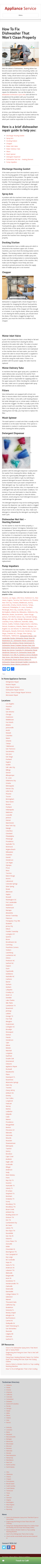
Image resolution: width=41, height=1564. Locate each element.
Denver (4, 624)
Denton (8, 1035)
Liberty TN (9, 1228)
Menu (20, 15)
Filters (8, 151)
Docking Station (11, 141)
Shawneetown (10, 1143)
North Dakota (10, 1467)
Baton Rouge (28, 614)
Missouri (9, 1446)
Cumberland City (11, 1223)
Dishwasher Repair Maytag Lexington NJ (16, 664)
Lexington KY (10, 934)
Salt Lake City (12, 619)
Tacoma (16, 600)
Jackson (4, 617)
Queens (8, 937)
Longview (9, 1053)
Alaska (8, 1387)
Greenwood (10, 1061)
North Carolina (10, 1465)
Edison (8, 929)
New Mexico (9, 1460)
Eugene (9, 600)
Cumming (9, 945)
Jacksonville (6, 605)
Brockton (9, 1154)
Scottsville (9, 1164)
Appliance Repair (11, 1066)
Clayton (8, 966)
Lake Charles (10, 1000)
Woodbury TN (10, 1204)
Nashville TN (10, 844)
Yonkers (8, 950)
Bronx (8, 939)
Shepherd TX (10, 1194)
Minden (8, 1048)
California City (10, 1305)
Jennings (8, 1011)
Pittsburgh (5, 610)
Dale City (9, 1085)
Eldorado (9, 1133)
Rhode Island (10, 1483)
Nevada (8, 1453)
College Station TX (12, 1294)
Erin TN (8, 1220)
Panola (8, 1037)
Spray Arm (9, 138)
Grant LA (9, 995)
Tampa (30, 605)
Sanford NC (10, 963)
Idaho (8, 1413)
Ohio (7, 1472)
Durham (8, 984)
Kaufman (9, 1056)
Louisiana (9, 1430)
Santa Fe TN (10, 1265)
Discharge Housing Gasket (15, 136)
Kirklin (8, 1246)
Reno (7, 871)
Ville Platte (9, 1003)
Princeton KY (10, 1130)
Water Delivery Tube (13, 149)
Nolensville (9, 1289)
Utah (7, 1495)
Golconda (9, 1135)
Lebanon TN (10, 1270)
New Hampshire (11, 1455)
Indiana (8, 1418)
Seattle (10, 624)
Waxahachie (10, 1072)
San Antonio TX (16, 629)
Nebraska (9, 1451)
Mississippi (9, 1444)
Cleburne (9, 1064)
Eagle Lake (9, 1162)
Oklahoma (9, 1474)
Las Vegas (12, 598)
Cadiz (7, 1117)
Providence (11, 626)
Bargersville (10, 1276)
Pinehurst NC (10, 961)
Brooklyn (9, 1029)
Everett (19, 605)
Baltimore (17, 622)
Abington (9, 1021)
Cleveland (29, 607)
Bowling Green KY (12, 1215)
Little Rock (20, 598)
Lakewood (5, 607)
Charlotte (9, 855)
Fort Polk (9, 1019)
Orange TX (9, 1016)
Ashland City (10, 1212)
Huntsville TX (10, 1186)
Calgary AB (9, 1334)
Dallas (31, 622)
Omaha (13, 605)
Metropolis (9, 1146)
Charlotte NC (11, 633)
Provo (11, 622)
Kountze (8, 1183)
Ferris (8, 1178)
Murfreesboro (10, 1318)
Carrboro (9, 979)
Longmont (9, 1101)
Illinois (8, 1415)
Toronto (8, 1088)
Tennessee (9, 1490)
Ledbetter (9, 1111)
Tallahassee (15, 636)
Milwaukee (23, 612)
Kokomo (9, 1239)
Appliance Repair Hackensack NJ (23, 643)
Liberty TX (9, 1188)
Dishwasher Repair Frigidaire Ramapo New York (18, 645)
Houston (5, 598)
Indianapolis (6, 636)
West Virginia (10, 1504)
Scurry (8, 1201)
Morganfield (10, 1125)
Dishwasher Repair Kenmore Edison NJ (18, 659)
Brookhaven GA (11, 942)
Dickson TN (10, 1217)
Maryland (9, 1434)
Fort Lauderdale (11, 902)
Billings (4, 619)
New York (9, 1462)
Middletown (23, 603)
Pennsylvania (10, 1481)
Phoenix (35, 600)
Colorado (9, 1397)
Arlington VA (10, 1315)
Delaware (9, 1401)
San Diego (9, 757)
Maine (8, 1432)
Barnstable (9, 1291)
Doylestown (10, 1024)
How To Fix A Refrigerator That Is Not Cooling (21, 1369)
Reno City (13, 610)
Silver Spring (27, 633)
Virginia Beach (25, 624)
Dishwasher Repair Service (15, 690)
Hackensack (10, 908)
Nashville (25, 622)
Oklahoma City (32, 612)
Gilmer (8, 1045)
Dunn (7, 968)
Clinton (8, 958)
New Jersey (9, 1458)
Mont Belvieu (10, 1175)
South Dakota (10, 1488)
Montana (9, 1448)
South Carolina (10, 1486)
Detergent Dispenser (13, 157)
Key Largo (9, 1257)
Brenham (9, 1196)
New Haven (10, 802)
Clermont (9, 1336)
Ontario (8, 1476)
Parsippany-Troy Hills (13, 921)
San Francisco (10, 749)
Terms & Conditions (24, 1557)
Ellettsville (9, 1273)
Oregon (8, 1479)
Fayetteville (9, 971)
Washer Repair (11, 684)
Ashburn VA (10, 1093)
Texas (8, 1493)
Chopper (9, 144)
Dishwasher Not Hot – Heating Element (19, 159)
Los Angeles (10, 704)
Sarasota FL (10, 1310)
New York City (10, 826)
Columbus (33, 624)
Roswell (8, 897)
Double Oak (10, 1058)
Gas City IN (9, 1236)
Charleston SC (29, 598)
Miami (24, 626)
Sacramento (19, 614)
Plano (8, 1074)
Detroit (4, 626)
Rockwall (9, 1069)
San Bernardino (11, 1329)
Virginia (8, 1500)
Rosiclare (9, 1141)
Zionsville (9, 1244)
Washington (10, 1502)
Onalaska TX (10, 1199)
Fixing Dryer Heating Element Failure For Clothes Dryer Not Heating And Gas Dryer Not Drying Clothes (22, 1359)
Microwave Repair (12, 695)
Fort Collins (9, 1098)
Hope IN (8, 1262)
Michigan (9, 1439)
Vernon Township (12, 916)
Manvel (8, 1299)
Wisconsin (9, 1507)
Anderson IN (10, 1268)
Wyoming (9, 1509)
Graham (8, 987)
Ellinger (8, 1167)
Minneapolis (6, 631)
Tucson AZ (34, 629)
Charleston (9, 717)
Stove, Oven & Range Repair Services (18, 692)
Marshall (9, 1051)
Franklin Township (12, 931)
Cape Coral (9, 1156)
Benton (8, 1127)
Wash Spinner (11, 154)
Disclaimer (5, 1557)
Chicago (19, 633)
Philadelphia (14, 607)
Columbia (5, 622)
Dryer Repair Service (13, 687)
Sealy (7, 1172)
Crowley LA (9, 992)
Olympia (30, 626)
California (9, 1394)
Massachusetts (10, 1437)
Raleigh (20, 619)
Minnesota (9, 1441)
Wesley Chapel (11, 1313)
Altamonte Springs (12, 1082)
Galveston (9, 1297)
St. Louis (22, 607)
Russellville (9, 1233)
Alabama (9, 1385)
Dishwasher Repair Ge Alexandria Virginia (16, 648)
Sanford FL (9, 1339)
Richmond (20, 631)
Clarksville (9, 1286)
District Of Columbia (12, 1404)
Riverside (9, 1331)
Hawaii (8, 1411)
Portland (15, 603)
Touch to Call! (22, 1560)
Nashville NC (10, 976)
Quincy (8, 1151)
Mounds (8, 1138)
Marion (8, 1119)
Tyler (7, 1043)
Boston (24, 605)
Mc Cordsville (10, 1260)
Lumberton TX (11, 1006)
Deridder (9, 998)
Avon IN (8, 1278)
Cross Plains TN (11, 1241)
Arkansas (9, 1392)
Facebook (9, 1547)
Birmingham (6, 612)
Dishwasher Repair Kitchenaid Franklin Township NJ (19, 662)
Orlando (19, 626)
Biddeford (9, 905)
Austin (35, 619)
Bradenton (9, 1307)
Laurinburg (9, 953)
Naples (8, 894)
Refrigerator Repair (12, 682)
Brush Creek (10, 1209)
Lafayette (9, 990)
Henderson (28, 631)
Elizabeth (9, 923)
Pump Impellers (11, 162)
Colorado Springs (31, 617)
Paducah (9, 1103)
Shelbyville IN (10, 1323)
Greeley (8, 1096)
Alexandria (9, 913)
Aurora (30, 603)
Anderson (9, 1170)
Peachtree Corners (12, 947)
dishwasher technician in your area (14, 95)
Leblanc (8, 1013)
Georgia (8, 1408)
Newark (13, 631)
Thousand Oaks (11, 1302)
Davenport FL (10, 1077)
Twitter (4, 1547)
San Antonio (10, 712)
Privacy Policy (13, 1557)
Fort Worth (12, 617)
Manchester (26, 629)
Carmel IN (9, 1321)
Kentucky (9, 1427)
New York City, (7, 603)
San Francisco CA (25, 600)
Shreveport (9, 1032)
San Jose (27, 610)
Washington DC (11, 900)
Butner (8, 982)
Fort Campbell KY (12, 1254)
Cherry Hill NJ (10, 1090)
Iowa (7, 1420)
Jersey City (9, 926)
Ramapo (9, 910)
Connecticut (9, 1399)
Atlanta (8, 725)
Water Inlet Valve (12, 146)
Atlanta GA (15, 612)
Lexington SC (10, 1027)
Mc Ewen (9, 1225)
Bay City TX (10, 1180)
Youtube (13, 1547)
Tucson (8, 796)
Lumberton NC (11, 955)
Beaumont (9, 1008)
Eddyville (9, 1114)
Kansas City (20, 617)
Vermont (8, 1497)
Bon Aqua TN (10, 1231)
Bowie (12, 614)
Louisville (20, 610)
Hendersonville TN (12, 1284)
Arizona (8, 1390)
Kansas (8, 1422)
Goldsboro (9, 974)
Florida (8, 1406)
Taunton (9, 1149)
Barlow (8, 1109)
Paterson (9, 918)
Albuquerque (27, 619)
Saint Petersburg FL (12, 1326)
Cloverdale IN (10, 1249)
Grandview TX (10, 1281)
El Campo (9, 1191)
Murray (8, 1106)
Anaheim (9, 1159)
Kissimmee (9, 1080)
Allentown (5, 614)
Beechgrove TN (11, 1252)
